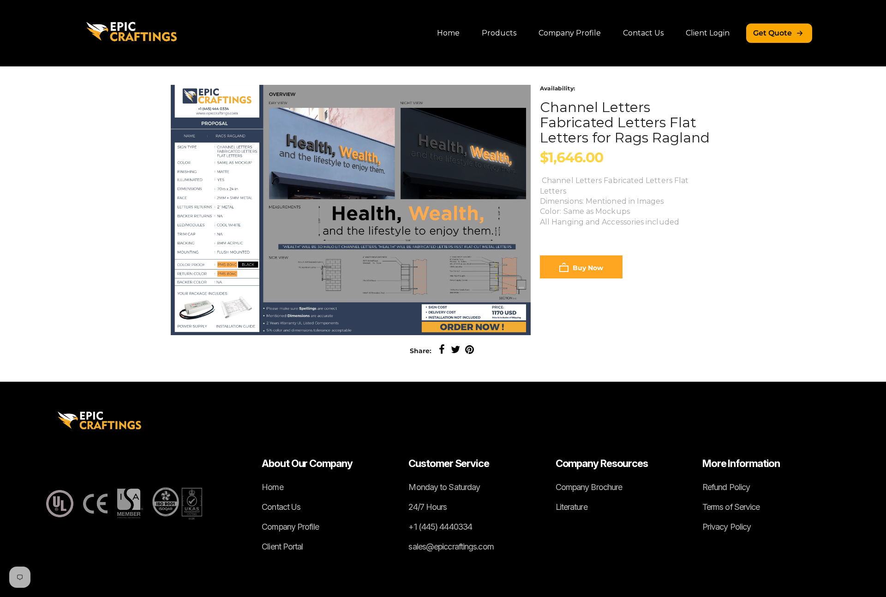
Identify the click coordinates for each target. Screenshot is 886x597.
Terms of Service (731, 507)
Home (448, 33)
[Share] (442, 350)
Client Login (708, 33)
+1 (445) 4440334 (440, 527)
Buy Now (587, 268)
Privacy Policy (726, 527)
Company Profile (570, 33)
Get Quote (772, 33)
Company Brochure (589, 487)
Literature (571, 507)
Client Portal (282, 546)
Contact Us (643, 33)
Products (499, 33)
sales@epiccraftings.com (450, 546)
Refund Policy (726, 487)
